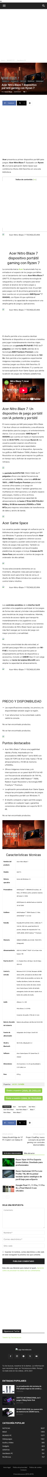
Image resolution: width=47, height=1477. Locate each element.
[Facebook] (10, 1356)
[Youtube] (36, 1356)
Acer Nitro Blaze (8, 1109)
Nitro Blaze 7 (17, 1112)
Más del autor (29, 1153)
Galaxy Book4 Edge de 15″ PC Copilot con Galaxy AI (12, 1138)
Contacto (23, 1470)
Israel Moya (8, 92)
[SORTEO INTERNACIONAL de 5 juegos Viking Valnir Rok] (8, 1401)
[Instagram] (17, 1356)
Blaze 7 (32, 1109)
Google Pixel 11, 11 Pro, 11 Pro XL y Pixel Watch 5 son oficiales (30, 1188)
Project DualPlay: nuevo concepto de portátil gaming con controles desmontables (35, 1141)
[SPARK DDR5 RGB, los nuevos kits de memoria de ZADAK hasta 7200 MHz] (8, 1412)
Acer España (22, 1107)
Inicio (3, 60)
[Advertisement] (23, 33)
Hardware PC (21, 60)
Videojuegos (39, 81)
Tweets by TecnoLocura (11, 1337)
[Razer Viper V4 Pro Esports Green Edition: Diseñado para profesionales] (8, 1162)
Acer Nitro (32, 1107)
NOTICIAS (23, 81)
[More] (29, 103)
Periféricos (31, 81)
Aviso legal (7, 1467)
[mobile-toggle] (4, 6)
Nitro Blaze (6, 1112)
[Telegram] (23, 1356)
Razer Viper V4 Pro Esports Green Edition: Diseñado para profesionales (29, 1162)
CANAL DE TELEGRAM (31, 1098)
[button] (43, 6)
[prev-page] (3, 1196)
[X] (30, 1356)
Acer (14, 1107)
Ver (34, 179)
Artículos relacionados (12, 1153)
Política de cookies (35, 1467)
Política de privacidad (20, 1467)
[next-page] (7, 1196)
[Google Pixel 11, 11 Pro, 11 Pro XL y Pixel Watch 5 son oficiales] (8, 1188)
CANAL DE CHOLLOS (31, 1090)
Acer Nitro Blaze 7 (21, 1109)
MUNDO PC (11, 60)
